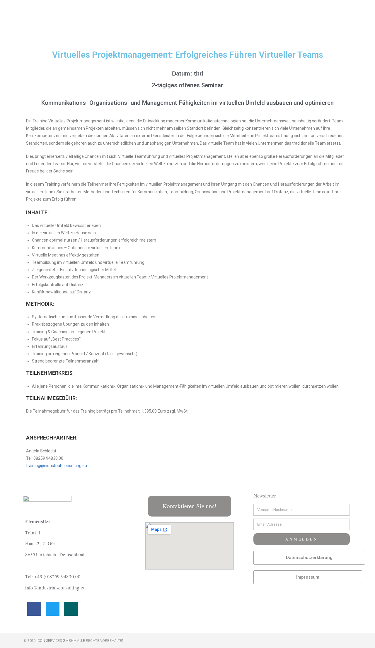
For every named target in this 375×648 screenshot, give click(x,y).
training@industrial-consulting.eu (56, 465)
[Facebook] (34, 609)
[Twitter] (53, 609)
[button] (189, 506)
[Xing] (71, 609)
